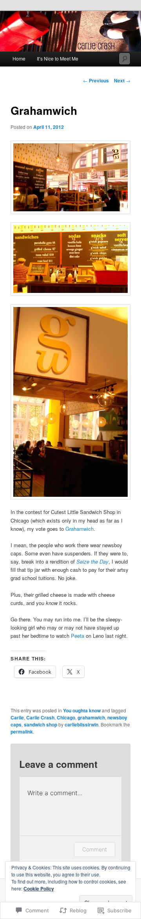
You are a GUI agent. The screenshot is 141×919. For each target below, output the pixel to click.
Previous (96, 80)
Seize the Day (92, 561)
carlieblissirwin (81, 724)
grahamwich (91, 717)
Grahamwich (79, 528)
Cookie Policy (39, 888)
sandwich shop (40, 724)
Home (19, 58)
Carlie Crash (40, 717)
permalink (22, 731)
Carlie (17, 717)
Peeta (77, 635)
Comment (94, 849)
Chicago (66, 717)
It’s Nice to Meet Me (57, 58)
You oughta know (82, 710)
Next (122, 80)
